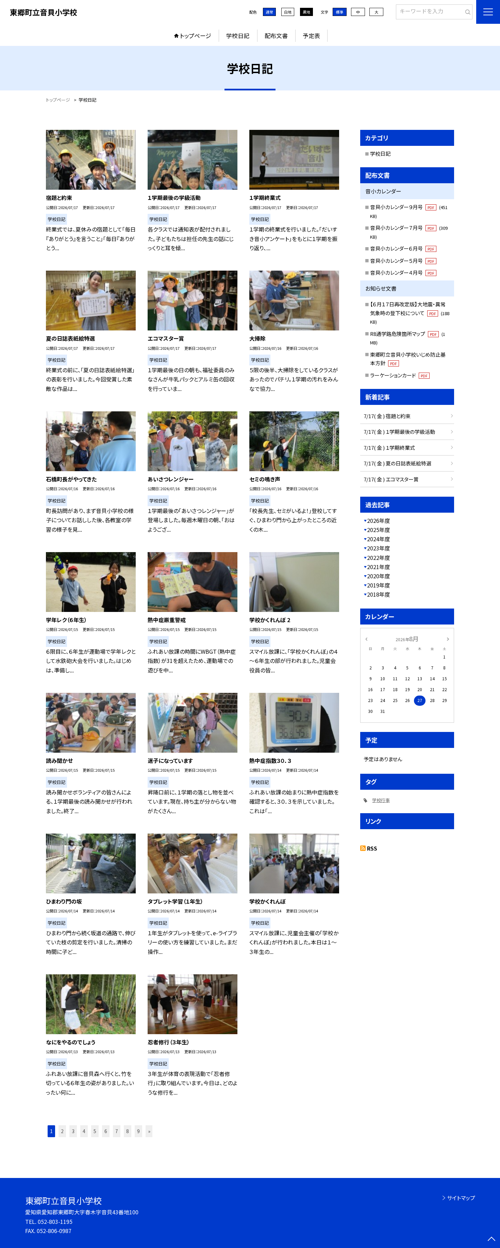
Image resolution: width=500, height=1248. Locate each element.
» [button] (149, 1131)
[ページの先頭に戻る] (491, 1239)
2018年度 (378, 594)
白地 (287, 12)
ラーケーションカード (399, 375)
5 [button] (95, 1131)
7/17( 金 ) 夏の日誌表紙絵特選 (397, 463)
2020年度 (378, 576)
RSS (372, 848)
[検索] (466, 10)
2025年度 (378, 530)
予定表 (311, 35)
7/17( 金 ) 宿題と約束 (387, 416)
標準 (339, 12)
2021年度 (378, 567)
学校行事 (381, 800)
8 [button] (127, 1131)
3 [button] (73, 1131)
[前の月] (366, 638)
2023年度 (378, 548)
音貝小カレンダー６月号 (402, 248)
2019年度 (378, 585)
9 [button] (138, 1131)
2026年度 (378, 520)
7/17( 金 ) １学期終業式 (389, 447)
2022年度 (378, 557)
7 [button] (116, 1131)
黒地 (306, 12)
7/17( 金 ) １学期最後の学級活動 (399, 431)
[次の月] (448, 638)
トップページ (195, 35)
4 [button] (84, 1131)
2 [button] (62, 1131)
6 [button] (105, 1131)
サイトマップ (461, 1198)
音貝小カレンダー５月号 (402, 260)
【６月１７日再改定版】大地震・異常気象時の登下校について (409, 313)
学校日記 (237, 35)
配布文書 (276, 35)
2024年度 (378, 539)
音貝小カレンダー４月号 (402, 272)
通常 (269, 12)
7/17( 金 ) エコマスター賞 (391, 479)
